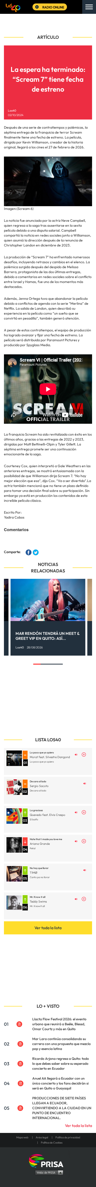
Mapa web (22, 1137)
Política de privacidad (67, 1137)
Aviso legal (42, 1137)
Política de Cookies (52, 1142)
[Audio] (76, 754)
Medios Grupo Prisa (48, 1172)
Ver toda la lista (48, 927)
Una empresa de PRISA (48, 1160)
